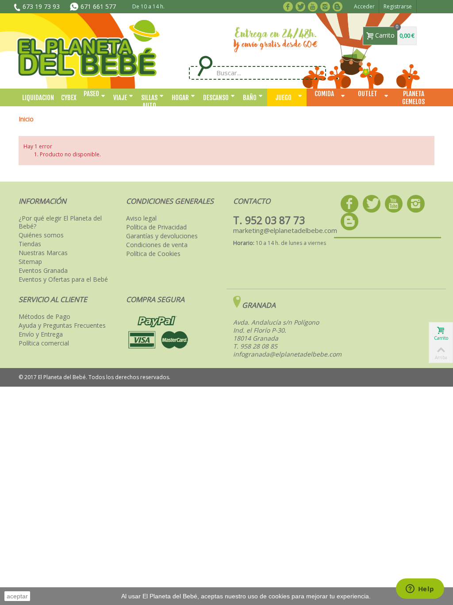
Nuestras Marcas (43, 253)
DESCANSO (216, 97)
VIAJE (120, 97)
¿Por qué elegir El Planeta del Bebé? (60, 222)
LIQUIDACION (38, 97)
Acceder (364, 6)
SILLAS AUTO (149, 99)
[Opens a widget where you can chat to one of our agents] (419, 589)
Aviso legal (141, 218)
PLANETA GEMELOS (413, 97)
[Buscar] (205, 66)
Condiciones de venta (157, 245)
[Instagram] (326, 6)
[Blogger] (339, 6)
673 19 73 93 (41, 6)
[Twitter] (302, 6)
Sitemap (30, 262)
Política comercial (44, 343)
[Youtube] (314, 6)
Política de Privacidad (156, 227)
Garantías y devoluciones (162, 236)
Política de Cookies (153, 254)
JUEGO (283, 97)
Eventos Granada (43, 271)
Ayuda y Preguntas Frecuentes (62, 326)
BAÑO (250, 97)
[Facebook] (289, 6)
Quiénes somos (41, 235)
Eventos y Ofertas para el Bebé (63, 279)
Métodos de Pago (44, 317)
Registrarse (398, 6)
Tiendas (30, 244)
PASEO (91, 93)
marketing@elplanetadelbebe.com (285, 230)
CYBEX (69, 97)
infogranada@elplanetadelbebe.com (287, 354)
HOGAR (180, 97)
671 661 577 (98, 6)
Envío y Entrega (41, 334)
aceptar (17, 596)
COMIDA (324, 93)
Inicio (26, 119)
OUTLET (367, 93)
